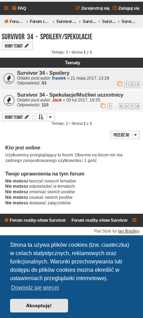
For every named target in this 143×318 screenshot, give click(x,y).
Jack (57, 100)
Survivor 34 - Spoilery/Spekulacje (47, 36)
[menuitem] (18, 8)
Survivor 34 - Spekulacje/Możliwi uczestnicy (70, 95)
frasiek (59, 78)
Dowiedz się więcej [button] (35, 288)
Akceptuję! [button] (39, 305)
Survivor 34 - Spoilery (43, 73)
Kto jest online (22, 147)
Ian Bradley (129, 231)
